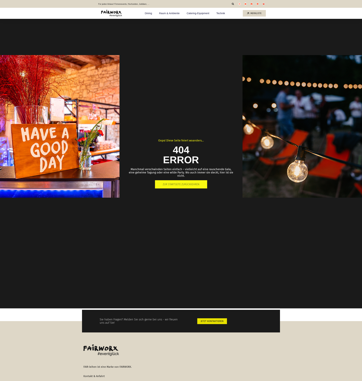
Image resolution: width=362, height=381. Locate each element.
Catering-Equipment (198, 13)
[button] (233, 4)
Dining (148, 13)
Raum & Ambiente (169, 13)
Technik (220, 13)
